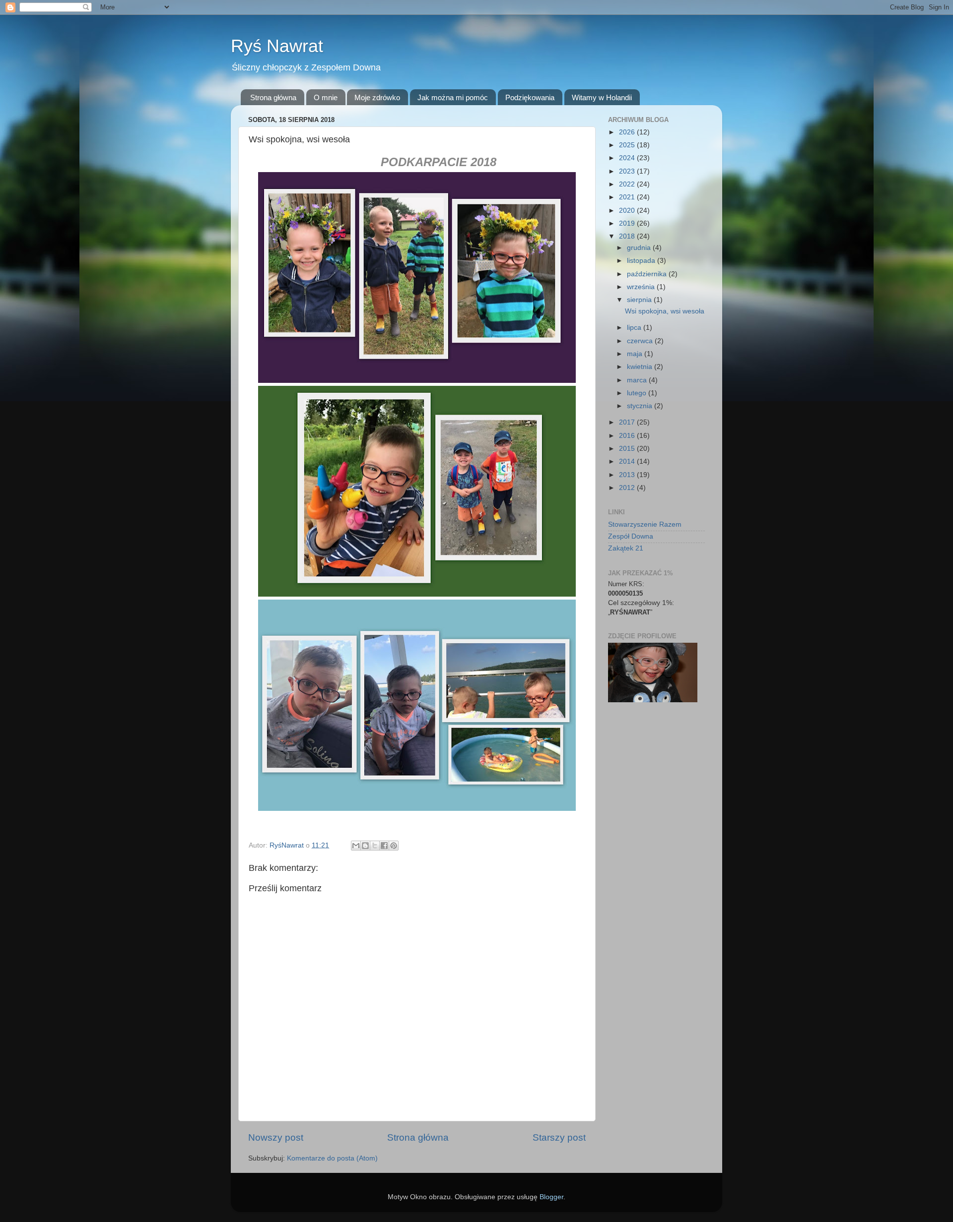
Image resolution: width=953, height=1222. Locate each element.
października (648, 274)
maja (635, 354)
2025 (628, 145)
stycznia (640, 406)
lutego (637, 393)
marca (638, 380)
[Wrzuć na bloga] (365, 846)
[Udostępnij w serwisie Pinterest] (394, 846)
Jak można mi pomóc (452, 97)
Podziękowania (529, 97)
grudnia (640, 247)
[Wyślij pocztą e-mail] (356, 846)
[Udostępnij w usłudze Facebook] (384, 846)
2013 (628, 475)
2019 (628, 223)
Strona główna (273, 97)
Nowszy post (275, 1137)
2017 (628, 422)
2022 (628, 184)
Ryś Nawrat (277, 46)
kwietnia (640, 366)
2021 (628, 197)
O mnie (326, 97)
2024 (628, 158)
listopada (642, 260)
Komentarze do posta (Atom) (332, 1158)
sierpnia (640, 300)
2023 (628, 171)
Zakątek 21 (625, 548)
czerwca (641, 341)
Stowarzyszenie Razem (644, 524)
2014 (628, 461)
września (642, 287)
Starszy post (559, 1137)
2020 (628, 210)
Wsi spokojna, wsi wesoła (664, 311)
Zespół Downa (630, 536)
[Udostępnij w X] (375, 846)
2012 (628, 487)
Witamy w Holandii (602, 97)
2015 (628, 448)
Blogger (551, 1197)
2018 (628, 236)
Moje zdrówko (377, 97)
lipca (635, 327)
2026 (628, 132)
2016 (628, 435)
